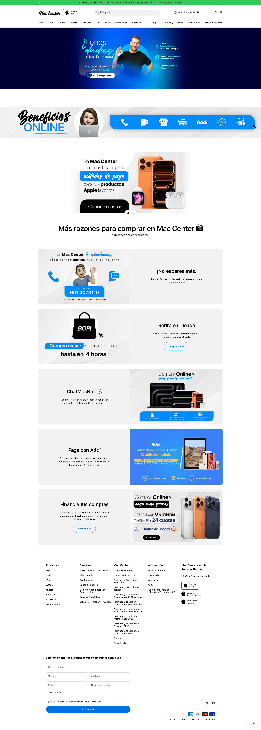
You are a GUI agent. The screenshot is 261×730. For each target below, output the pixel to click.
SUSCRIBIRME (88, 709)
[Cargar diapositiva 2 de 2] (132, 213)
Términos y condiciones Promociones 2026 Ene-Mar (128, 610)
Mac (48, 570)
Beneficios (119, 638)
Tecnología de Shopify (204, 719)
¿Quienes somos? (123, 570)
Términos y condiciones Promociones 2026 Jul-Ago (128, 595)
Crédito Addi (86, 580)
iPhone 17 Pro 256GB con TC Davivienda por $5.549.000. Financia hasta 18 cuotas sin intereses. (130, 3)
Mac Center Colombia (184, 719)
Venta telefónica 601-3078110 (95, 602)
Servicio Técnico (156, 570)
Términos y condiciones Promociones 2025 (126, 617)
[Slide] (130, 58)
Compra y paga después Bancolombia (92, 591)
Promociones (53, 604)
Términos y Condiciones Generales (126, 581)
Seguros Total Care (90, 597)
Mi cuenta (152, 580)
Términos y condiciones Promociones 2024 (126, 632)
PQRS (150, 585)
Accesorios (52, 599)
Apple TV (51, 594)
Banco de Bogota (89, 585)
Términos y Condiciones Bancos (126, 588)
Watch (49, 585)
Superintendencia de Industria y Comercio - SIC (161, 591)
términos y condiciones (89, 702)
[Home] (49, 13)
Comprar (178, 3)
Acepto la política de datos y (75, 702)
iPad (48, 575)
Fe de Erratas (121, 643)
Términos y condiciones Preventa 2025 (126, 624)
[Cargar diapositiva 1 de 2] (128, 213)
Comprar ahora (176, 346)
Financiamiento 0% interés (94, 570)
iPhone (49, 580)
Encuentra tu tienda (124, 575)
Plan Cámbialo (87, 575)
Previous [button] (39, 2)
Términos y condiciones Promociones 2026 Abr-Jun (128, 603)
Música (49, 590)
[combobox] (127, 12)
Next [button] (221, 2)
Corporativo (153, 575)
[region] (130, 58)
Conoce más (84, 528)
